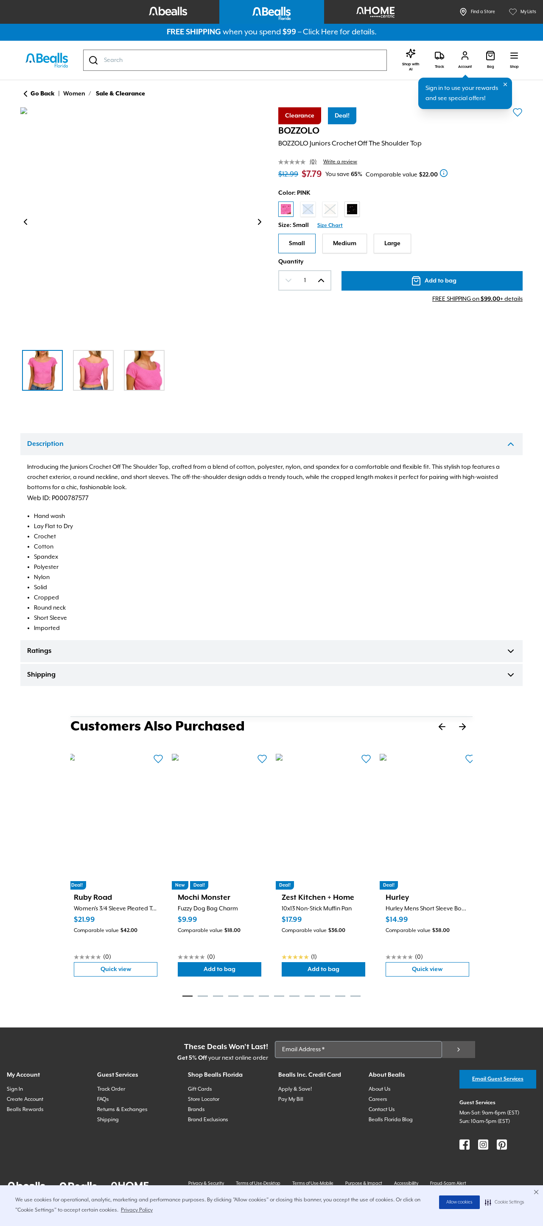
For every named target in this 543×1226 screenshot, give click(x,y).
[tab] (187, 996)
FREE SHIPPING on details (477, 299)
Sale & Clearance (120, 93)
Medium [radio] (344, 243)
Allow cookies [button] (459, 1202)
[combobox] (235, 60)
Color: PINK (294, 193)
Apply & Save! (295, 1089)
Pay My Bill (290, 1099)
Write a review (340, 162)
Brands (196, 1109)
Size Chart (330, 225)
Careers (378, 1099)
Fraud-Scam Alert (448, 1183)
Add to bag (232, 971)
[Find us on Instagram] (483, 1144)
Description (45, 444)
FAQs (103, 1099)
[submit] (458, 1049)
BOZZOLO (298, 131)
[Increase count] (321, 280)
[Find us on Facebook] (464, 1144)
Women (74, 93)
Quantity (290, 261)
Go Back (43, 93)
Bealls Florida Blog (391, 1120)
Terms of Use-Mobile (312, 1183)
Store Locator (203, 1099)
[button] (504, 1202)
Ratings (39, 651)
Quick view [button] (129, 971)
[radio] (286, 209)
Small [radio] (297, 243)
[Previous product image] (25, 222)
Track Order (111, 1089)
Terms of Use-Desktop (258, 1183)
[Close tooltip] (505, 84)
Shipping (41, 675)
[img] (142, 223)
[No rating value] (294, 162)
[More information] (443, 173)
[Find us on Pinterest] (502, 1144)
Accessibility (406, 1183)
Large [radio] (392, 243)
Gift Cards (200, 1089)
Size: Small (293, 225)
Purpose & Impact (363, 1183)
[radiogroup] (400, 209)
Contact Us (382, 1109)
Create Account (25, 1099)
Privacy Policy (137, 1210)
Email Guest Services (497, 1079)
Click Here (320, 32)
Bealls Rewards (25, 1109)
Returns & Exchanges (122, 1109)
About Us (380, 1089)
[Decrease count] (288, 280)
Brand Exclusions (208, 1120)
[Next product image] (260, 222)
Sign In (15, 1089)
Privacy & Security (206, 1183)
